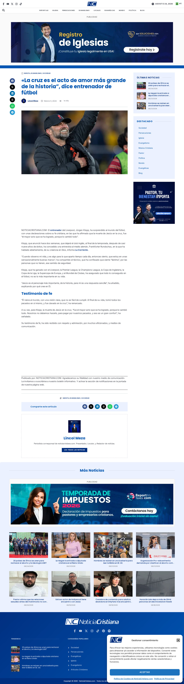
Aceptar (145, 672)
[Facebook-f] (3, 4)
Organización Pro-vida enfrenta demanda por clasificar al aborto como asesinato (155, 563)
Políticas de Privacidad (164, 679)
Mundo (122, 10)
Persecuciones (68, 10)
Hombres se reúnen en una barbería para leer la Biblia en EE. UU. (158, 105)
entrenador (56, 230)
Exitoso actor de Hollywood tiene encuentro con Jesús (71, 600)
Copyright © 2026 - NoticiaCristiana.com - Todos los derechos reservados (92, 681)
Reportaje (43, 10)
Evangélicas (110, 10)
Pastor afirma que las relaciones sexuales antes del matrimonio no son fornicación (28, 601)
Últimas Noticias (148, 77)
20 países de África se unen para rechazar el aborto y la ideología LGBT (158, 86)
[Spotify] (109, 630)
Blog (142, 10)
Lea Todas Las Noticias (74, 450)
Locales (97, 10)
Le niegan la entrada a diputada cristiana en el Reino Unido (159, 95)
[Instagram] (16, 4)
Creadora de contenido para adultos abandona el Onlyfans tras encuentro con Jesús (113, 601)
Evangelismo (84, 10)
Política (132, 10)
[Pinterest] (103, 630)
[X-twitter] (12, 4)
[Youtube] (8, 4)
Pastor (141, 153)
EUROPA (27, 73)
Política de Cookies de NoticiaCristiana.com (133, 679)
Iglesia (55, 10)
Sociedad (47, 73)
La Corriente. (82, 250)
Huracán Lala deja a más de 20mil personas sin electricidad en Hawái (155, 600)
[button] (178, 640)
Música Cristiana (146, 148)
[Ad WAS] (92, 62)
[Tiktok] (21, 4)
